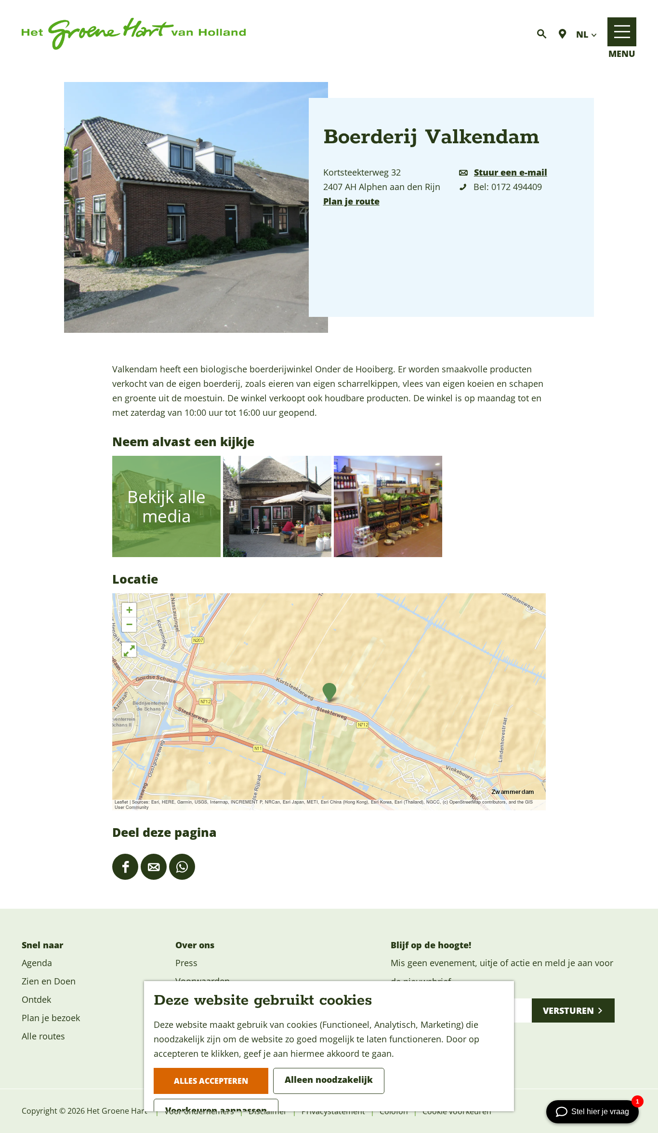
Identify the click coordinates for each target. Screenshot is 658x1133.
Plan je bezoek (51, 1018)
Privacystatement (333, 1111)
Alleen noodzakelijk (329, 1079)
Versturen (568, 1010)
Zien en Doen (49, 981)
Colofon (394, 1111)
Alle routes (43, 1036)
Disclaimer (268, 1111)
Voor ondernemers (199, 1111)
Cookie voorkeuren (456, 1111)
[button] (329, 692)
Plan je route (351, 201)
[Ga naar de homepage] (134, 34)
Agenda (37, 963)
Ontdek (36, 999)
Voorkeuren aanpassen (216, 1110)
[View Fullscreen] (129, 649)
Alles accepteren (211, 1081)
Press (186, 963)
